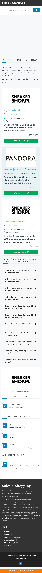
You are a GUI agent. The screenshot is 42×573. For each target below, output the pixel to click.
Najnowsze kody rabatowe (21, 571)
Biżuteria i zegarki (28, 173)
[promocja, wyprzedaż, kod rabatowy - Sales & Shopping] (13, 3)
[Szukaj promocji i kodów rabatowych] (36, 10)
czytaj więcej (33, 135)
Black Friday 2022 (11, 543)
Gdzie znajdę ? (18, 289)
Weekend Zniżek (10, 540)
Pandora (14, 173)
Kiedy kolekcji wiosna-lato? (20, 307)
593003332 (13, 437)
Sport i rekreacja (12, 121)
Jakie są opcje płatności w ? (20, 361)
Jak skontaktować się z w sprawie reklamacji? (19, 343)
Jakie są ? (20, 352)
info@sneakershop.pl (17, 427)
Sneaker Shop (18, 118)
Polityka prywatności (12, 537)
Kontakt (7, 531)
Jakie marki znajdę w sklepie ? (17, 271)
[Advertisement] (21, 35)
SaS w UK (8, 546)
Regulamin (8, 534)
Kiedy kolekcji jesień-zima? (20, 316)
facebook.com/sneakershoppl (21, 448)
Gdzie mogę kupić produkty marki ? (20, 280)
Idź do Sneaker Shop (21, 391)
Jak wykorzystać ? (18, 298)
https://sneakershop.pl (18, 407)
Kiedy (20, 325)
